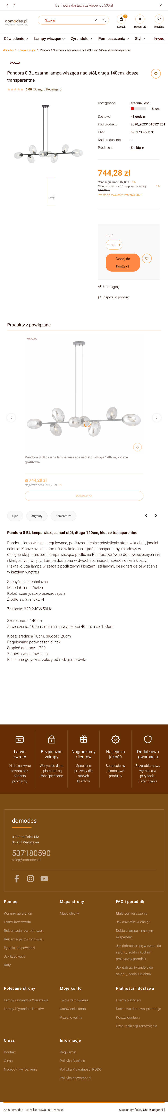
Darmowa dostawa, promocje (138, 1009)
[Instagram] (30, 878)
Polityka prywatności (75, 1078)
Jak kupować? (14, 956)
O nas (8, 1061)
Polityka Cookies (72, 1061)
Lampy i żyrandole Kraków (24, 1009)
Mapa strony (69, 913)
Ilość (109, 236)
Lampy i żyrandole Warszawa (26, 1000)
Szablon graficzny (141, 1110)
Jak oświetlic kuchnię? (133, 922)
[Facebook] (17, 878)
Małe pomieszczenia (131, 913)
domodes (8, 50)
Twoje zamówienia (74, 1000)
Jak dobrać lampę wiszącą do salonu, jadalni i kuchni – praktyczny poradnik (138, 952)
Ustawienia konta (73, 1009)
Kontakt (10, 1052)
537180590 (31, 853)
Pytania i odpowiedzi (19, 948)
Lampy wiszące (26, 50)
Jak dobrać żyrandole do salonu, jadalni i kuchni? (134, 970)
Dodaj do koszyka (123, 262)
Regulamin (68, 1052)
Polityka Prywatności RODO (81, 1069)
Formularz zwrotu (17, 922)
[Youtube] (44, 878)
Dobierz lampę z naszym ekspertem (134, 934)
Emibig (136, 148)
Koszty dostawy (128, 1017)
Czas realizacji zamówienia (136, 1026)
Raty (7, 965)
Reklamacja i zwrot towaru (24, 931)
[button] (160, 5)
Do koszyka (84, 495)
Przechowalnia (71, 1017)
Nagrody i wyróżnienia (20, 1069)
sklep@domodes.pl (26, 860)
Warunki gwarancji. (18, 913)
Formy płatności (128, 1000)
